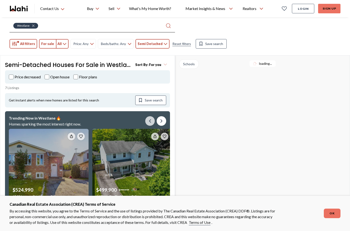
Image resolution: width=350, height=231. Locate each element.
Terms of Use (199, 222)
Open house (60, 77)
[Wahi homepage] (19, 8)
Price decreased (28, 77)
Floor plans (88, 77)
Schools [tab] (189, 64)
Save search (214, 44)
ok (332, 213)
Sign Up (329, 8)
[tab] (23, 44)
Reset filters (181, 44)
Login (303, 8)
